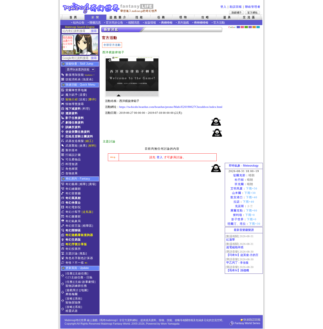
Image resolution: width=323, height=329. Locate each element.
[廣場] (92, 184)
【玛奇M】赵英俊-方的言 (242, 255)
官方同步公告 (114, 22)
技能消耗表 (73, 79)
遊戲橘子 (236, 13)
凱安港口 (236, 197)
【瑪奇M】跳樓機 (237, 270)
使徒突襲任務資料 (77, 131)
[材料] (92, 145)
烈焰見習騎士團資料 (79, 136)
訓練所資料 (73, 127)
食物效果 (71, 173)
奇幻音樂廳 (73, 193)
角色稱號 (71, 168)
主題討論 (71, 253)
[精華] (83, 184)
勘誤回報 (236, 6)
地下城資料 (73, 108)
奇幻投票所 (73, 248)
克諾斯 (239, 206)
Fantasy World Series (247, 323)
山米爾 (236, 193)
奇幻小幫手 (73, 211)
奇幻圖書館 (73, 216)
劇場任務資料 (74, 122)
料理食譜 (71, 164)
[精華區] (87, 225)
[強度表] (87, 79)
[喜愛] (83, 94)
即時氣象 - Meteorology (244, 165)
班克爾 (239, 184)
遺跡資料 (71, 113)
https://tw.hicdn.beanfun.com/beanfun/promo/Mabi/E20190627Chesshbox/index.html (170, 106)
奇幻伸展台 (73, 202)
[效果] (83, 145)
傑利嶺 (237, 215)
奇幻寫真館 (73, 198)
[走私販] (87, 211)
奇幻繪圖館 (73, 188)
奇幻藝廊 (71, 184)
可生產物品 (73, 159)
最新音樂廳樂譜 (244, 230)
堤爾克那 (239, 175)
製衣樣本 (71, 150)
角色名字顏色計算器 (79, 258)
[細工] (89, 141)
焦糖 (254, 27)
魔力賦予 (71, 94)
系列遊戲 (183, 22)
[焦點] (83, 253)
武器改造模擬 (74, 141)
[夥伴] (92, 99)
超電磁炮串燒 (234, 247)
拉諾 (237, 201)
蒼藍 (258, 27)
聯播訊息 (95, 22)
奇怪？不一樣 (74, 262)
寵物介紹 (71, 99)
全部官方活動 (112, 44)
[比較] (83, 99)
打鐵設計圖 (73, 154)
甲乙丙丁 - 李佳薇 (237, 262)
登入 (223, 6)
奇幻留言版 (73, 225)
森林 (246, 27)
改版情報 (150, 22)
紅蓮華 (230, 239)
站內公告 (78, 22)
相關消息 (134, 22)
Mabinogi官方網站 (252, 13)
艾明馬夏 (236, 188)
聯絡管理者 (252, 6)
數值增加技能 (74, 74)
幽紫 (250, 27)
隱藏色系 (260, 25)
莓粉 (242, 27)
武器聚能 (71, 145)
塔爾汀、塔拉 (236, 223)
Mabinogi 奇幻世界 (110, 8)
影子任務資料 (74, 117)
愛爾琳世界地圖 (76, 90)
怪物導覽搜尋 (74, 104)
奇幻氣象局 (73, 221)
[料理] (86, 108)
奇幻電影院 (73, 207)
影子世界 (237, 219)
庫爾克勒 (236, 210)
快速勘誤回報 (252, 319)
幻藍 (238, 27)
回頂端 (215, 122)
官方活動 (219, 22)
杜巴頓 (239, 179)
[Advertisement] (243, 96)
